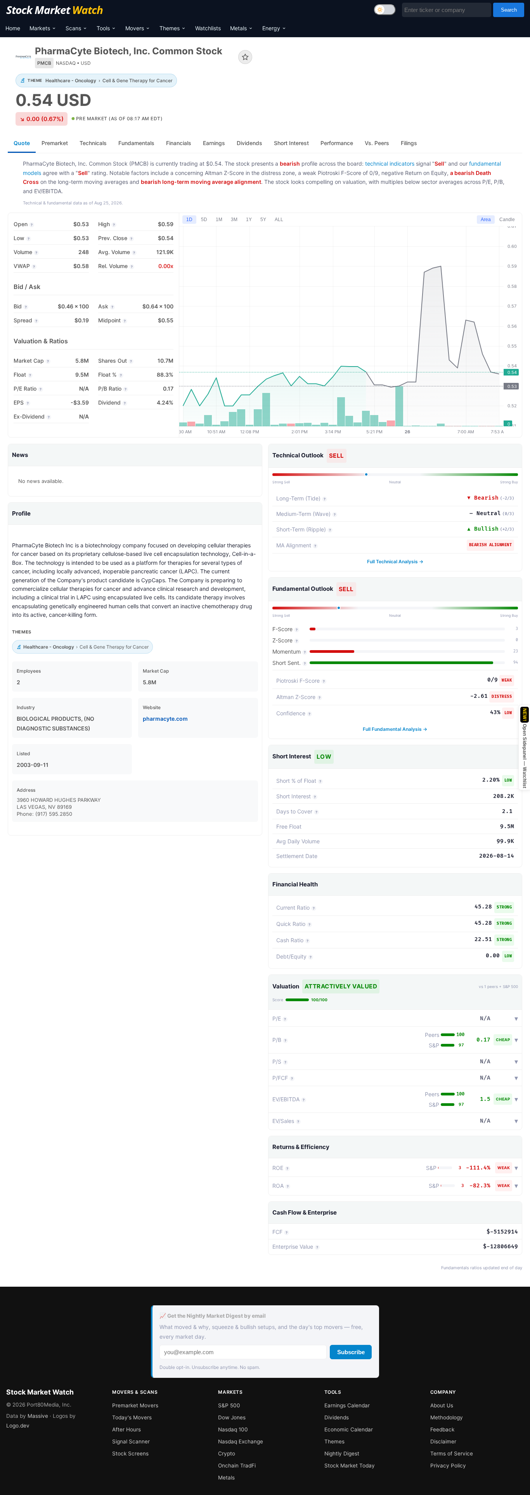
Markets (39, 28)
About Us (441, 1405)
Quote (22, 143)
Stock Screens (130, 1453)
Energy (271, 28)
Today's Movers (132, 1417)
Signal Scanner (131, 1441)
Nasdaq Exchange (240, 1441)
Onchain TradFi (237, 1465)
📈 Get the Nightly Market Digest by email (212, 1316)
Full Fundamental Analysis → (395, 729)
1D (189, 219)
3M (234, 219)
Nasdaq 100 (233, 1429)
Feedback (442, 1429)
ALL (279, 219)
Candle (507, 219)
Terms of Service (451, 1453)
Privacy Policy (448, 1465)
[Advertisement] (393, 71)
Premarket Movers (135, 1405)
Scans (73, 28)
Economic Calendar (348, 1429)
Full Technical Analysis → (395, 561)
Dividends (336, 1417)
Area (486, 219)
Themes (169, 28)
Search (509, 10)
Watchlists (208, 28)
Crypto (226, 1453)
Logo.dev (17, 1425)
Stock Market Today (349, 1465)
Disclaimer (443, 1441)
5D (204, 219)
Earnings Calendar (347, 1405)
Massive (38, 1416)
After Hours (126, 1429)
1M (219, 219)
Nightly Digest (341, 1453)
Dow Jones (232, 1417)
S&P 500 (229, 1405)
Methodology (446, 1417)
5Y (263, 219)
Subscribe (351, 1352)
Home (12, 28)
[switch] (385, 9)
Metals (238, 28)
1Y (249, 219)
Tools (103, 28)
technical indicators (389, 163)
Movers (134, 28)
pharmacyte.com (165, 718)
